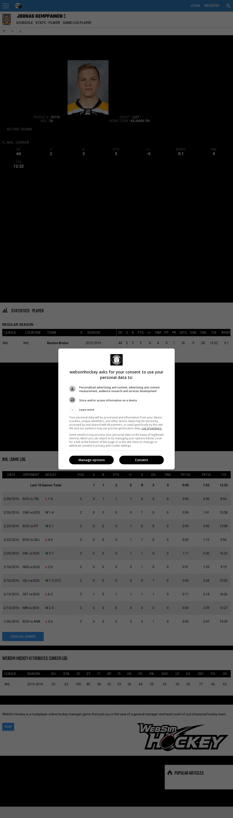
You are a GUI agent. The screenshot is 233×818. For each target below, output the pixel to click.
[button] (116, 410)
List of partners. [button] (152, 428)
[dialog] (116, 409)
